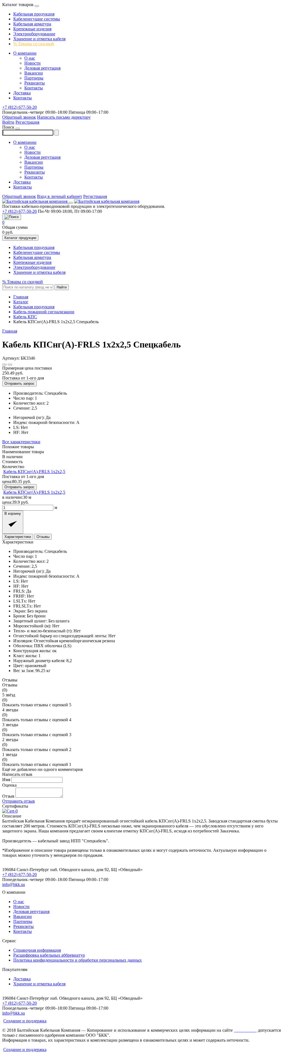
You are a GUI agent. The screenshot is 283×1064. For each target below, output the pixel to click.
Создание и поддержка (24, 1020)
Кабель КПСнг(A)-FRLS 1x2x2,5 (34, 471)
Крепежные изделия (32, 28)
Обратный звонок (19, 117)
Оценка (9, 785)
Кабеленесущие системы (36, 19)
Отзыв (8, 796)
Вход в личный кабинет (59, 196)
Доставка (22, 93)
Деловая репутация (42, 68)
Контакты (33, 88)
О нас (29, 58)
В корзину (12, 513)
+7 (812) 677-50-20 (19, 107)
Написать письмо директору (64, 117)
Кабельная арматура (32, 24)
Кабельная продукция (33, 14)
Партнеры (33, 78)
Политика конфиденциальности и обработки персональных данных (77, 960)
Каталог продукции (20, 238)
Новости (32, 63)
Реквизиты (34, 83)
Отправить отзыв (18, 801)
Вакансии (33, 73)
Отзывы (42, 537)
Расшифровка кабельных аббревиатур (49, 955)
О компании (24, 53)
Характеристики (17, 537)
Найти (62, 287)
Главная (9, 331)
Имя (6, 779)
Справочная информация (37, 950)
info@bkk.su (13, 884)
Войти (8, 122)
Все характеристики (21, 441)
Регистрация (27, 122)
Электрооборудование (34, 33)
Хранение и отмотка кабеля (39, 38)
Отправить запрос (19, 383)
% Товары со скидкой (33, 43)
